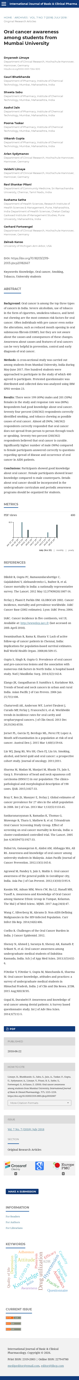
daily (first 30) (45, 550)
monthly (60, 550)
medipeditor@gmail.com (24, 1366)
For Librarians (14, 1228)
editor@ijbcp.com (52, 1366)
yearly (71, 550)
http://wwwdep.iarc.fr (35, 623)
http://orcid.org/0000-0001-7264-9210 (22, 69)
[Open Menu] (4, 4)
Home (8, 17)
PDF (12, 1028)
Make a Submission (22, 1191)
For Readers (13, 1216)
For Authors (13, 1222)
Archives (21, 17)
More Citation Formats (24, 1102)
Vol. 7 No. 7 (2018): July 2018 (48, 17)
